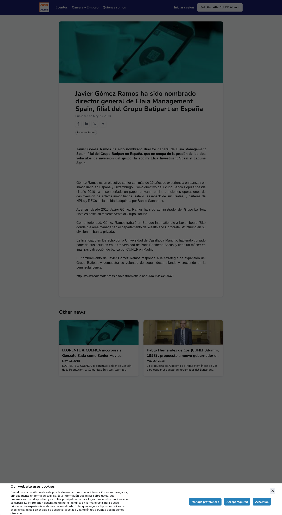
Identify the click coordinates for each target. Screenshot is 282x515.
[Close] (272, 491)
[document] (141, 499)
